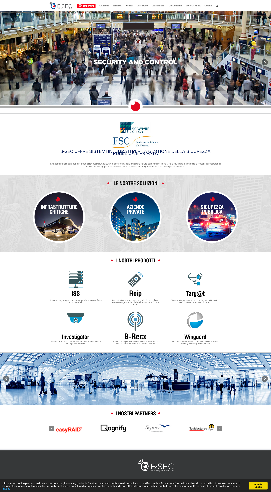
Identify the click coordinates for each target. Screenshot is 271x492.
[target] (195, 271)
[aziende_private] (135, 192)
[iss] (76, 271)
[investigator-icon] (76, 312)
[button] (217, 5)
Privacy (6, 488)
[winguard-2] (195, 312)
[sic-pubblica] (212, 192)
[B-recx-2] (135, 312)
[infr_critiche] (59, 192)
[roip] (135, 271)
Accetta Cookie (258, 485)
